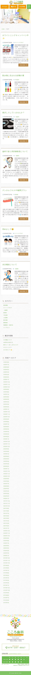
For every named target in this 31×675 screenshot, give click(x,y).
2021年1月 (6, 528)
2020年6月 (6, 545)
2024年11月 (6, 414)
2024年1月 (6, 438)
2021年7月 (6, 513)
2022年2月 (6, 496)
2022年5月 (6, 488)
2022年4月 (6, 491)
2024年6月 (6, 426)
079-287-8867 (17, 647)
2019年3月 (6, 580)
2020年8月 (6, 540)
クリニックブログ (19, 42)
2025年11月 (6, 384)
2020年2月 (6, 553)
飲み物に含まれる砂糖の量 (13, 75)
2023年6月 (6, 456)
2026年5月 (6, 369)
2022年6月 (6, 486)
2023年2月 (6, 466)
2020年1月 (6, 555)
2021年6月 (6, 515)
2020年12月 (6, 530)
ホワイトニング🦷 (7, 347)
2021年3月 (6, 523)
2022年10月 (6, 476)
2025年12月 (6, 381)
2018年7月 (6, 597)
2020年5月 (6, 548)
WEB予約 (22, 6)
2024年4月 (6, 431)
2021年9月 (6, 508)
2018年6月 (6, 600)
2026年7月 (6, 364)
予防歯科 (17, 79)
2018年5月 (6, 602)
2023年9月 (6, 448)
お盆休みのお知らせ (8, 342)
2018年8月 (6, 595)
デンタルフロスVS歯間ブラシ (14, 190)
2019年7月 (6, 570)
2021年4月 (6, 520)
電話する (13, 6)
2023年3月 (6, 463)
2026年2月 (6, 377)
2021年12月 (6, 501)
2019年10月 (6, 562)
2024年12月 (6, 411)
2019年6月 (6, 572)
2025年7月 (6, 394)
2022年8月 (6, 481)
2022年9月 (6, 478)
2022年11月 (6, 473)
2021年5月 (6, 518)
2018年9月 (6, 592)
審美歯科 (5, 322)
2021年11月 (6, 503)
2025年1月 (6, 409)
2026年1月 (6, 379)
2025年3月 (6, 404)
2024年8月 (6, 421)
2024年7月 (6, 424)
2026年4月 (6, 372)
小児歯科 (5, 317)
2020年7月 (6, 543)
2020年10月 (6, 535)
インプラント (6, 327)
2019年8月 (6, 567)
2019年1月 (6, 585)
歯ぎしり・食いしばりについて (10, 344)
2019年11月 (6, 560)
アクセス (4, 6)
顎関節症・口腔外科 (8, 325)
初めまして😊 (8, 229)
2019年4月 (6, 577)
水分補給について (9, 264)
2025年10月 (6, 386)
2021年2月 (6, 525)
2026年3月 (6, 374)
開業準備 (5, 305)
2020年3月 (6, 550)
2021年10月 (6, 505)
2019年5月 (6, 575)
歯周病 (16, 194)
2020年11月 (6, 533)
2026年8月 (6, 362)
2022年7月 (6, 483)
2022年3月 (6, 493)
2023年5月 (6, 458)
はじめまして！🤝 (7, 349)
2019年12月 (6, 557)
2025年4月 (6, 401)
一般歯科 (17, 116)
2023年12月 (6, 441)
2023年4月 (6, 461)
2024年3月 (6, 434)
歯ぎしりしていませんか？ (13, 112)
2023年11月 (6, 443)
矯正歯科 (5, 320)
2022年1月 (6, 498)
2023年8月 (6, 451)
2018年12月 (6, 587)
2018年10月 (6, 590)
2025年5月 (6, 399)
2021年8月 (6, 510)
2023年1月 (6, 468)
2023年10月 (6, 446)
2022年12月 (6, 471)
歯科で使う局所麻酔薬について (15, 151)
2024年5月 (6, 429)
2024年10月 (6, 416)
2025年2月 (6, 406)
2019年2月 (6, 582)
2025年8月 (6, 391)
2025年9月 (6, 389)
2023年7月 (6, 453)
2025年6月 (6, 396)
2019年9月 (6, 565)
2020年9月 (6, 538)
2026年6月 (6, 367)
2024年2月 (6, 436)
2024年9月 (6, 419)
